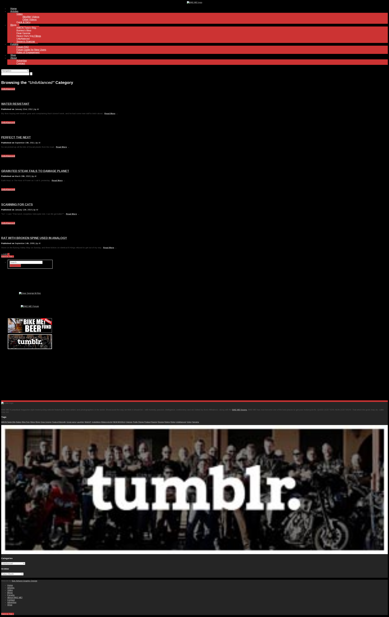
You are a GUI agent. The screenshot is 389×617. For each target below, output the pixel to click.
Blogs (13, 25)
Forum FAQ (22, 47)
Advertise (21, 60)
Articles (14, 11)
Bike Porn (26, 422)
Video (19, 14)
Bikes (32, 422)
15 (6, 254)
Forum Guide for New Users (31, 49)
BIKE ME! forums (239, 410)
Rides (172, 422)
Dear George (23, 33)
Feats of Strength (59, 422)
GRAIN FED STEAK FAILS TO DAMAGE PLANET (35, 171)
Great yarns (71, 422)
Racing (154, 422)
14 (4, 254)
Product (147, 422)
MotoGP (88, 422)
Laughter (80, 422)
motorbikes (96, 422)
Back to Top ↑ (7, 256)
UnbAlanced (22, 38)
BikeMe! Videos (30, 17)
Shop (13, 55)
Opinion (129, 422)
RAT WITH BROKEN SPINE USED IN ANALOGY (34, 238)
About (13, 58)
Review (161, 422)
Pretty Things (138, 422)
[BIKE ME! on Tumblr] (194, 553)
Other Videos (29, 19)
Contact (20, 63)
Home (13, 8)
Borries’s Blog (23, 30)
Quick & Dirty (23, 22)
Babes (18, 422)
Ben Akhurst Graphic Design (24, 581)
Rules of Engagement (28, 52)
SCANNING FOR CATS (17, 204)
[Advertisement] (30, 374)
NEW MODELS (119, 422)
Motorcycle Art (106, 422)
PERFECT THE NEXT (16, 137)
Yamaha (195, 422)
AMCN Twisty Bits (26, 27)
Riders (167, 422)
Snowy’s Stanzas (25, 41)
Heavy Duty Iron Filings (28, 36)
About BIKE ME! (14, 597)
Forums (14, 44)
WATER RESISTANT (15, 103)
